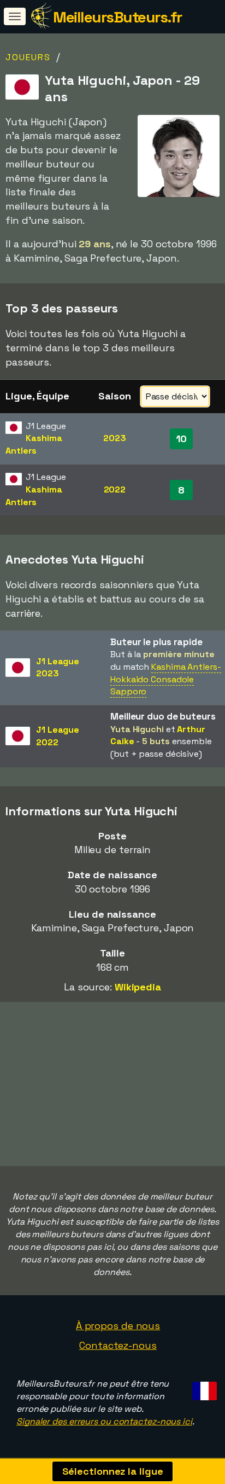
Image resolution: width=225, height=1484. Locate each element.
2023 (114, 438)
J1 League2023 (57, 668)
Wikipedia (138, 987)
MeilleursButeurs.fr (117, 17)
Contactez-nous (118, 1345)
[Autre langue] (202, 1388)
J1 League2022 (57, 736)
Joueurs (28, 57)
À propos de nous (118, 1325)
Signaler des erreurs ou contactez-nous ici (104, 1421)
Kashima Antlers (33, 444)
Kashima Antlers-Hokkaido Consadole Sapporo (165, 679)
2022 (115, 489)
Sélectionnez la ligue (112, 1471)
